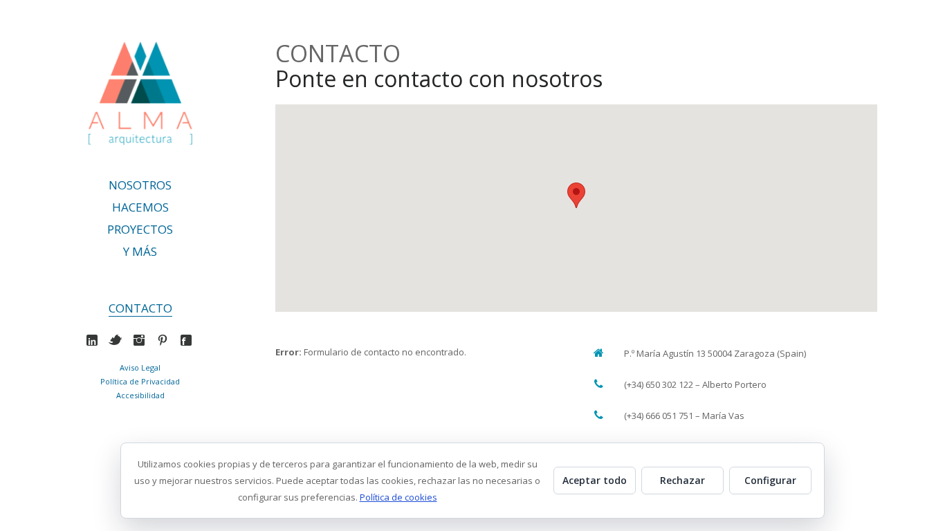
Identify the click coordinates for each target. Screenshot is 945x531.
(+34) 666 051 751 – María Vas (684, 415)
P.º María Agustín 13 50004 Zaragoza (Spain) (715, 353)
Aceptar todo (594, 480)
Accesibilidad (140, 395)
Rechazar (682, 480)
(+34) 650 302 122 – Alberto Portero (695, 384)
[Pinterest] (166, 340)
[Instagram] (142, 340)
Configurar (770, 480)
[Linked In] (95, 340)
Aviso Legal (140, 367)
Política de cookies (398, 497)
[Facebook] (189, 340)
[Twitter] (119, 340)
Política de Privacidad (140, 381)
